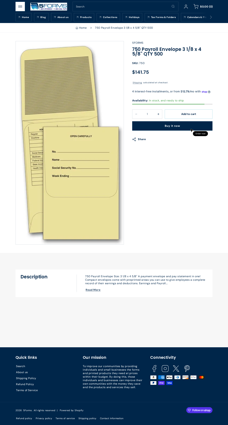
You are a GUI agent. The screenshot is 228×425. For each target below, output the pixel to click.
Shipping (137, 82)
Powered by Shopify (72, 410)
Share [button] (142, 139)
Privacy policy (44, 418)
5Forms (27, 410)
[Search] (173, 6)
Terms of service (65, 418)
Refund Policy (25, 384)
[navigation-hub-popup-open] (20, 6)
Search (20, 366)
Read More (93, 290)
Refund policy (24, 418)
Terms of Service (27, 390)
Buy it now (172, 126)
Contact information (111, 418)
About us (22, 372)
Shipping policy (87, 418)
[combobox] (125, 6)
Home (83, 28)
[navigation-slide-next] (206, 17)
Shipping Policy (26, 378)
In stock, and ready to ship (158, 100)
